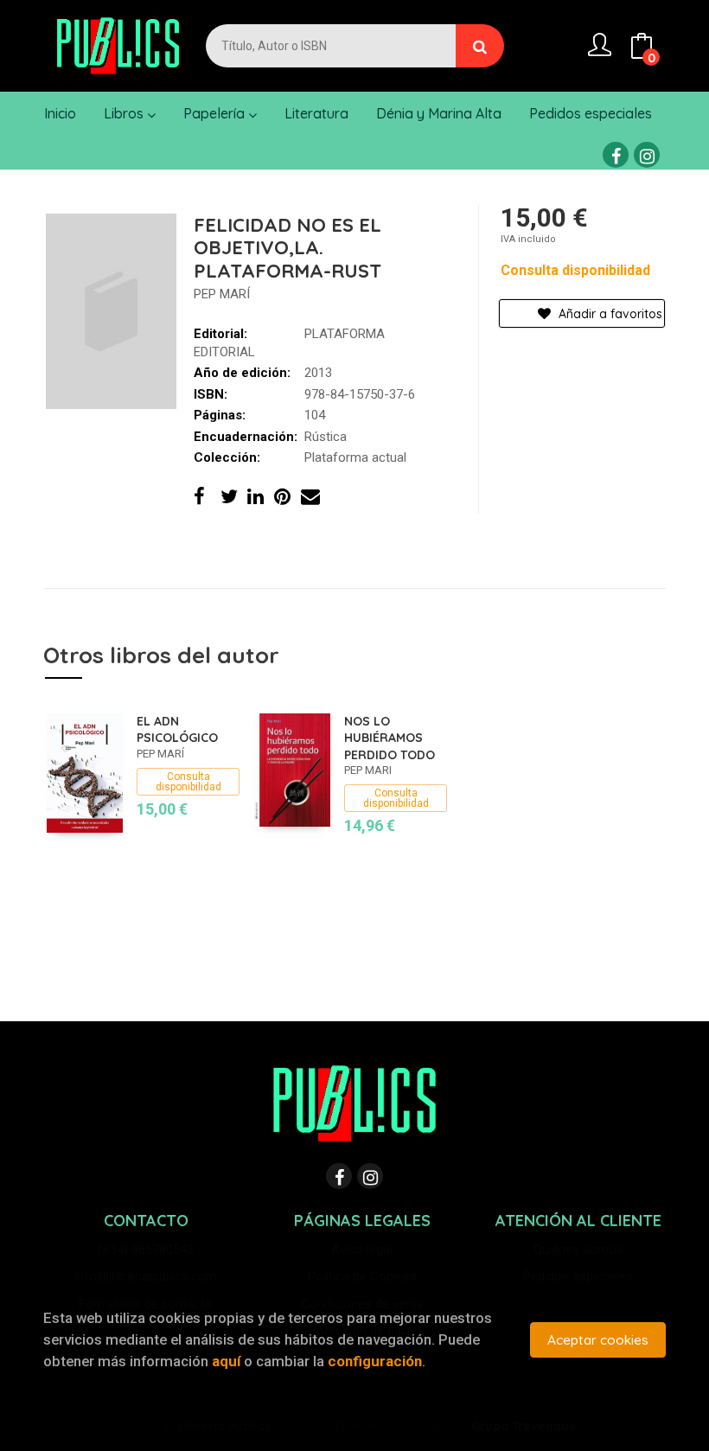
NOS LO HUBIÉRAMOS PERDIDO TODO (389, 738)
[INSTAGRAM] (647, 155)
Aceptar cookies (597, 1340)
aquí (226, 1361)
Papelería (215, 113)
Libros (125, 113)
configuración (375, 1361)
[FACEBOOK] (616, 155)
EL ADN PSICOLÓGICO (177, 729)
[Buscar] (480, 45)
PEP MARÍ (222, 294)
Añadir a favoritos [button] (608, 314)
